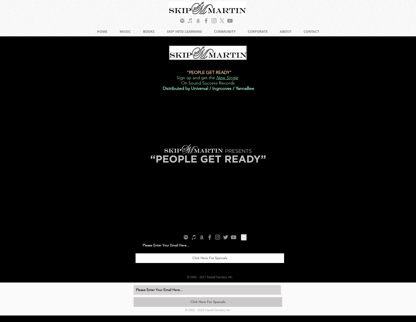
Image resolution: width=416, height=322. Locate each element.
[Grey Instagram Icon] (214, 20)
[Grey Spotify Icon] (182, 20)
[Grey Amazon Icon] (198, 20)
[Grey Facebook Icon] (206, 20)
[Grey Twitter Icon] (225, 237)
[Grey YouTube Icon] (230, 20)
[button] (320, 220)
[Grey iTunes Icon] (190, 20)
